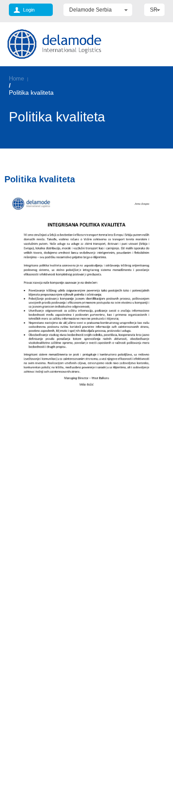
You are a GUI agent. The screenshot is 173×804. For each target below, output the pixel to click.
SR (153, 10)
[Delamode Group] (54, 43)
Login (29, 9)
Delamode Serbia (90, 10)
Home (16, 78)
